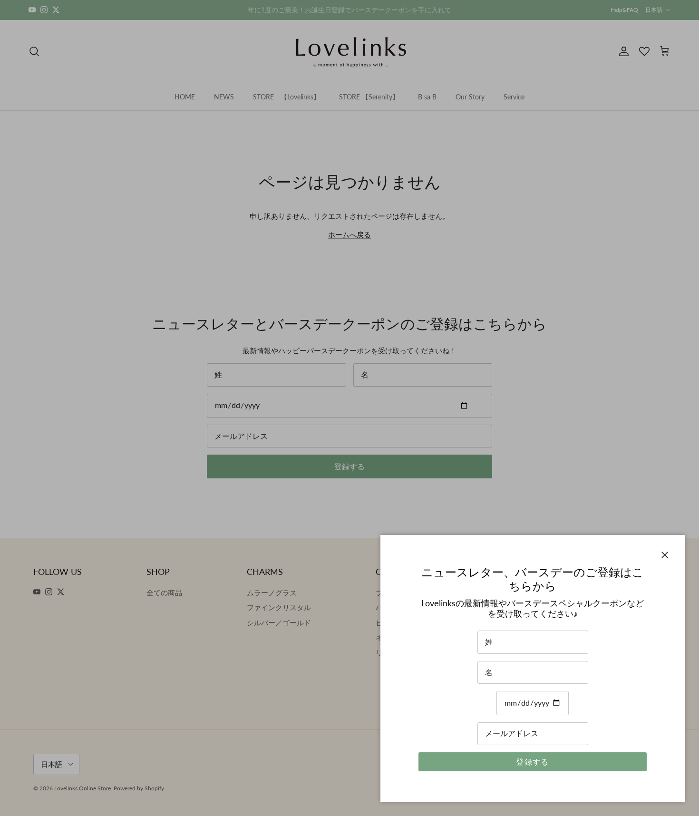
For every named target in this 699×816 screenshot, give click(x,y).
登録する (532, 761)
